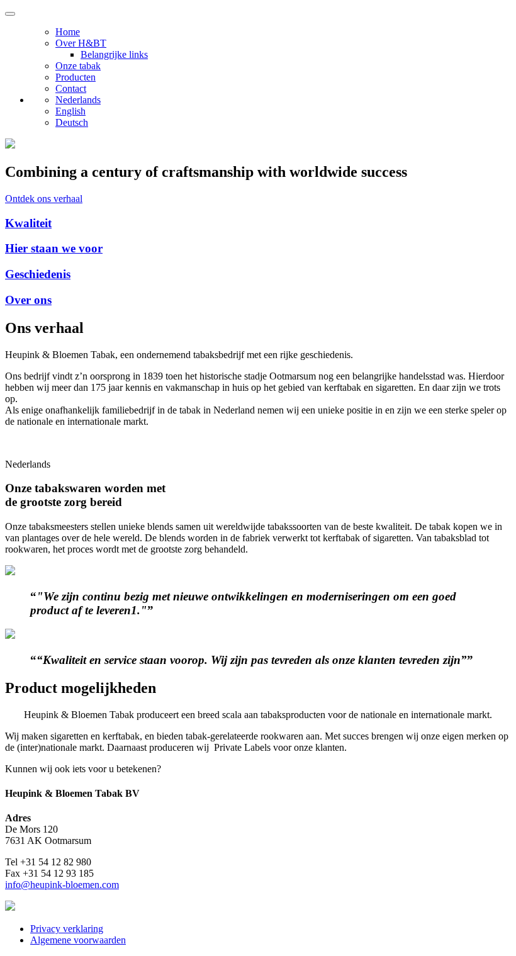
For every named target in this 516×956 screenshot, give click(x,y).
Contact (70, 88)
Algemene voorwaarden (78, 940)
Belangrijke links (114, 54)
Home (67, 31)
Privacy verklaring (66, 928)
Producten (75, 77)
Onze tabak (78, 65)
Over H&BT (80, 43)
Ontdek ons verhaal (43, 198)
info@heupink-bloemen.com (62, 884)
